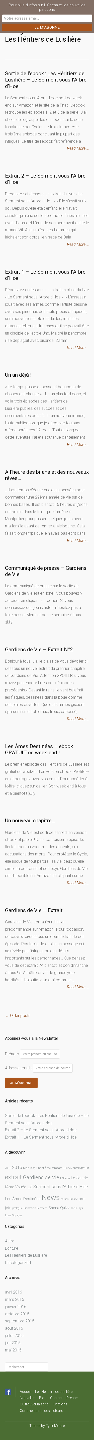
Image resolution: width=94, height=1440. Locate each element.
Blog (42, 1398)
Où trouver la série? (35, 1404)
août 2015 (14, 1328)
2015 (8, 1168)
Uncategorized (18, 1262)
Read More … (78, 148)
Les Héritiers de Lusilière (26, 1255)
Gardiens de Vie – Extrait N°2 (39, 650)
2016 (17, 1167)
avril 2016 (13, 1292)
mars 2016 (14, 1299)
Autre (9, 1241)
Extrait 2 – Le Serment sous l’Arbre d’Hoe (41, 1130)
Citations (60, 1404)
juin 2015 (13, 1342)
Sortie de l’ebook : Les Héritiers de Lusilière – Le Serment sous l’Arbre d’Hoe (45, 79)
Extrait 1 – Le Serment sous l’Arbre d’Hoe (41, 1137)
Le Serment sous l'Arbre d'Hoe (57, 1186)
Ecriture (11, 1248)
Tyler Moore (55, 1426)
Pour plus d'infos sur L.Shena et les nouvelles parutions (47, 7)
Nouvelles (27, 1398)
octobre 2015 (17, 1314)
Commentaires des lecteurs (41, 1411)
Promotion (30, 1208)
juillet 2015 (14, 1335)
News (51, 1197)
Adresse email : (19, 1068)
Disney (67, 1168)
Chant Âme (43, 1168)
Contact (56, 1398)
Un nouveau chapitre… (30, 821)
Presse (74, 1199)
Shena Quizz (59, 1208)
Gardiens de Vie (41, 1177)
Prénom (12, 1054)
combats (57, 1168)
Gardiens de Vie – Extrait (34, 910)
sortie (74, 1208)
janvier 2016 (15, 1306)
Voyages (17, 1215)
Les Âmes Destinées (23, 1198)
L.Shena (65, 1178)
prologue (17, 1208)
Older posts (17, 1015)
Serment (42, 1208)
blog (32, 1168)
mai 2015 (13, 1350)
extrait (13, 1177)
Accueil (25, 1392)
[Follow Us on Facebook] (8, 1392)
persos (65, 1199)
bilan (26, 1168)
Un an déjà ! (18, 375)
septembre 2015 (19, 1321)
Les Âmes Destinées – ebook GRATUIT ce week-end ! (39, 749)
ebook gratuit (81, 1168)
